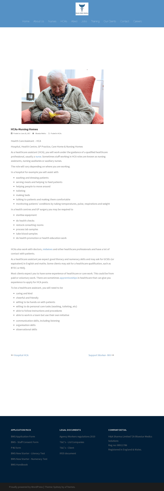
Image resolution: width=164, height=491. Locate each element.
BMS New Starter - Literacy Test (28, 453)
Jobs (84, 21)
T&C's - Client (67, 447)
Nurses (52, 21)
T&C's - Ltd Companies (72, 442)
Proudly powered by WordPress (26, 486)
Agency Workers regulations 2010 (77, 436)
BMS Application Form (23, 436)
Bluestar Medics (40, 133)
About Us (38, 21)
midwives (48, 249)
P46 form (16, 447)
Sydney (57, 486)
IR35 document (68, 453)
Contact (124, 21)
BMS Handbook (19, 464)
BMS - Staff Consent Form (24, 442)
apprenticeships (68, 277)
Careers (137, 21)
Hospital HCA (21, 355)
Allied (74, 21)
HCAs (63, 21)
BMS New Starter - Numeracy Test (29, 458)
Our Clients (110, 21)
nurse (38, 156)
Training (95, 21)
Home (25, 21)
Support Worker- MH (100, 355)
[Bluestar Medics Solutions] (82, 9)
